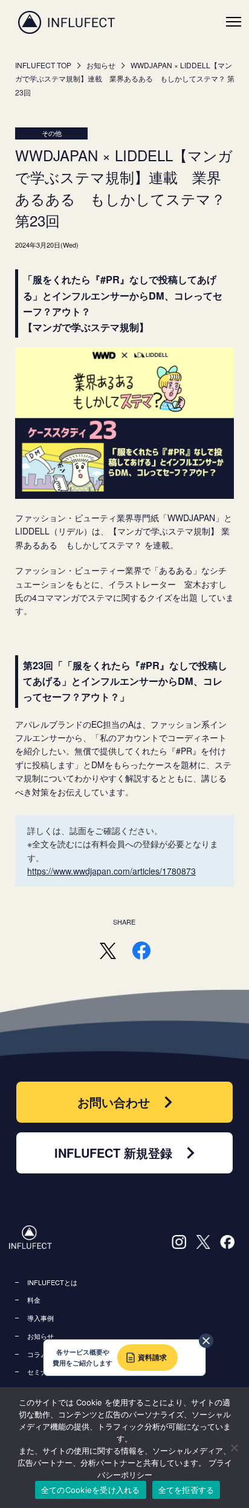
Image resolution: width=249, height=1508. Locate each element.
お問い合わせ (113, 1102)
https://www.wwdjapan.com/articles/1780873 (111, 871)
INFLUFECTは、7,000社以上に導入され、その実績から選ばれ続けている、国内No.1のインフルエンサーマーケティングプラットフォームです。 (66, 22)
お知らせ (100, 65)
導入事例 (40, 1318)
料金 (33, 1299)
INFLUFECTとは (52, 1282)
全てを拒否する (186, 1490)
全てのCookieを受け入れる (90, 1490)
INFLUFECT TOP (43, 65)
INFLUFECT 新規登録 (113, 1152)
